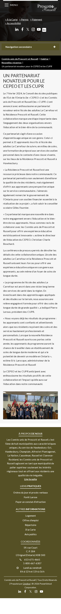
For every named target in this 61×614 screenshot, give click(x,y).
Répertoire (30, 525)
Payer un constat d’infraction (30, 501)
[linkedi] (17, 29)
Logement (30, 515)
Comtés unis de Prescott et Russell (20, 59)
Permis (24, 19)
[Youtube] (39, 29)
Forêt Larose (30, 497)
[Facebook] (22, 29)
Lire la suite (30, 479)
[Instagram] (33, 29)
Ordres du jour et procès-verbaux (30, 492)
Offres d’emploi (30, 520)
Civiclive (26, 584)
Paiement (37, 19)
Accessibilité (14, 23)
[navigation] (47, 8)
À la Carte (12, 19)
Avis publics (31, 534)
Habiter (45, 59)
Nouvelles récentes (12, 62)
